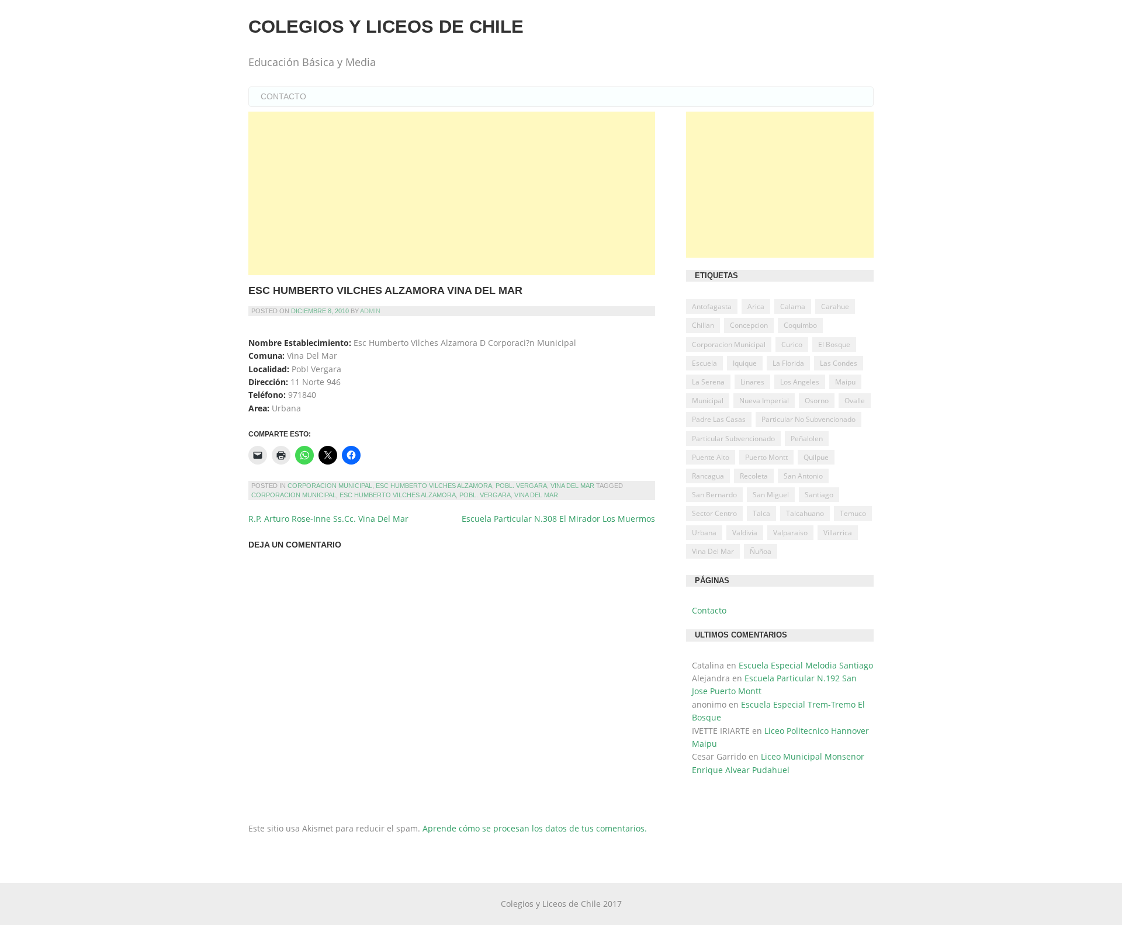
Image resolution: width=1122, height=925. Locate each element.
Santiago (819, 495)
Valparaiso (790, 533)
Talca (761, 513)
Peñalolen (807, 439)
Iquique (745, 363)
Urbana (704, 533)
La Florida (788, 363)
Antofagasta (712, 306)
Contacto (283, 96)
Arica (755, 306)
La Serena (708, 382)
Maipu (845, 382)
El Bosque (834, 344)
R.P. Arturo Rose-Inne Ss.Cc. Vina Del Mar (328, 518)
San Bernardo (714, 495)
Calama (792, 306)
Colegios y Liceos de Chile (386, 26)
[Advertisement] (451, 193)
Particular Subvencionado (733, 439)
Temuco (853, 513)
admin (370, 310)
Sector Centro (714, 513)
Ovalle (854, 401)
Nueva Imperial (764, 401)
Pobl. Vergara (521, 485)
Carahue (835, 306)
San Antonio (803, 476)
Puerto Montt (766, 457)
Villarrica (837, 533)
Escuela (704, 363)
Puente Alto (710, 457)
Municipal (707, 401)
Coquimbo (800, 325)
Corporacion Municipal (330, 485)
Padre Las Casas (719, 419)
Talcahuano (805, 513)
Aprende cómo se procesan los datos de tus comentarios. (535, 828)
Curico (791, 344)
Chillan (703, 325)
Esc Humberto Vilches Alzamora (434, 485)
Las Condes (838, 363)
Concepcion (749, 325)
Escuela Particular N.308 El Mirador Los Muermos (558, 518)
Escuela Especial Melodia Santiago (806, 665)
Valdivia (744, 533)
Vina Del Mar (572, 485)
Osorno (817, 401)
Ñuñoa (760, 551)
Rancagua (708, 476)
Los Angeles (799, 382)
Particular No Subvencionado (808, 419)
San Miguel (771, 495)
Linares (752, 382)
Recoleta (754, 476)
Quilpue (816, 457)
